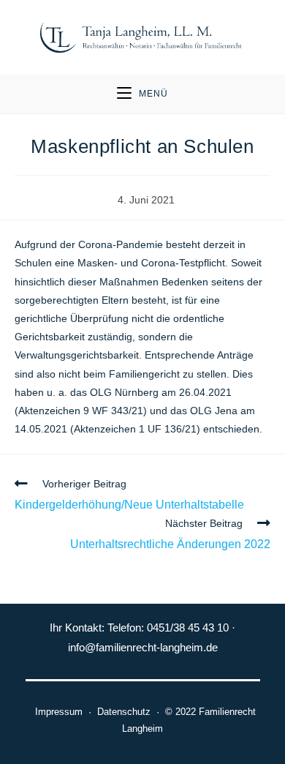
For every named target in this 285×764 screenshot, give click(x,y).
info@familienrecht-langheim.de (143, 647)
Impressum (56, 711)
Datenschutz (124, 711)
